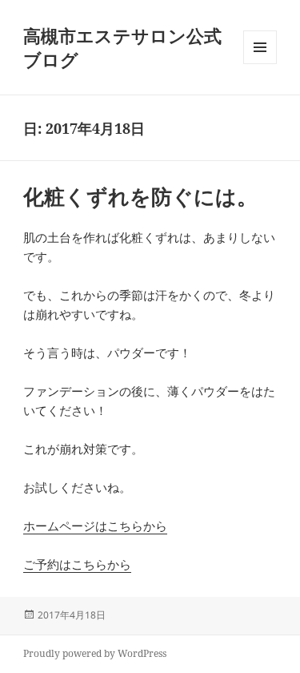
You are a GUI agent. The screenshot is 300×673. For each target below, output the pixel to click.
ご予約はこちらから (77, 564)
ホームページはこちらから (95, 526)
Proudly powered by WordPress (94, 653)
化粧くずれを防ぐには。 (140, 196)
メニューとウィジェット (260, 63)
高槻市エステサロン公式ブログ (122, 47)
